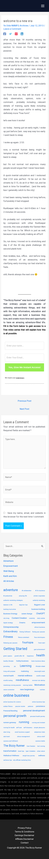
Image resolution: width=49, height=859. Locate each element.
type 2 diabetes (30, 751)
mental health (8, 676)
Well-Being (8, 571)
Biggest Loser (39, 605)
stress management (23, 736)
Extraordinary (10, 631)
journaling (6, 666)
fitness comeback (23, 637)
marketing (25, 671)
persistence (40, 706)
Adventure (8, 561)
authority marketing (39, 600)
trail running (41, 746)
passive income (20, 706)
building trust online (9, 609)
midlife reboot (40, 676)
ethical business (39, 627)
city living (6, 618)
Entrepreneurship (11, 627)
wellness (41, 755)
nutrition (42, 690)
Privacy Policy (24, 828)
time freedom (31, 746)
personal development (34, 710)
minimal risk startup (38, 680)
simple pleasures (39, 727)
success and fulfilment (10, 741)
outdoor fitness (8, 706)
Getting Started (15, 649)
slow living (6, 732)
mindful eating (8, 680)
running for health (9, 727)
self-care (19, 727)
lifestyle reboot (40, 666)
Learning (25, 665)
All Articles (8, 581)
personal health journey (37, 716)
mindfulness (22, 680)
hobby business (22, 661)
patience (30, 706)
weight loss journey (29, 756)
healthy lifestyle (8, 661)
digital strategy (8, 623)
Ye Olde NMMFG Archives (15, 25)
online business (16, 695)
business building (38, 609)
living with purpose (9, 671)
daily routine (41, 618)
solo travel (6, 736)
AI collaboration (26, 590)
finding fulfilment (25, 632)
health (40, 655)
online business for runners (12, 702)
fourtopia (27, 642)
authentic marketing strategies (13, 600)
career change (26, 614)
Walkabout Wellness (11, 755)
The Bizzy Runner (14, 745)
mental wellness (25, 675)
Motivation (39, 685)
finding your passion (38, 632)
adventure (10, 590)
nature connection (8, 690)
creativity (32, 618)
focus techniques (39, 637)
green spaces (7, 656)
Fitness (8, 636)
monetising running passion (12, 685)
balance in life (7, 605)
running (24, 722)
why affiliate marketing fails (22, 760)
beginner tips (23, 605)
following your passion (10, 643)
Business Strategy (10, 614)
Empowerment (10, 566)
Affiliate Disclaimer (24, 839)
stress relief (41, 736)
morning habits (27, 685)
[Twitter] (10, 33)
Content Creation (19, 618)
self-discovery (28, 727)
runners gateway (9, 722)
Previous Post (24, 401)
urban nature (41, 751)
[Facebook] (4, 33)
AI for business (40, 590)
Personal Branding (10, 711)
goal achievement (39, 649)
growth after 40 (19, 656)
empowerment (38, 622)
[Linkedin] (22, 33)
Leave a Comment (12, 29)
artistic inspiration (39, 596)
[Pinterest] (16, 33)
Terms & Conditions (24, 831)
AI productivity (7, 596)
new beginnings (27, 689)
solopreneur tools (39, 732)
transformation (9, 751)
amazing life (23, 596)
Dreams (22, 622)
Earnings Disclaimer (24, 835)
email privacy (20, 378)
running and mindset (38, 722)
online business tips (38, 702)
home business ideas (38, 661)
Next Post (24, 409)
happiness (30, 656)
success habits (40, 741)
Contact (24, 842)
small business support (22, 732)
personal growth (14, 716)
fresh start (41, 643)
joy (15, 666)
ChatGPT (40, 613)
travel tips (21, 751)
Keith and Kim (10, 576)
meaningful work (39, 671)
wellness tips (7, 760)
